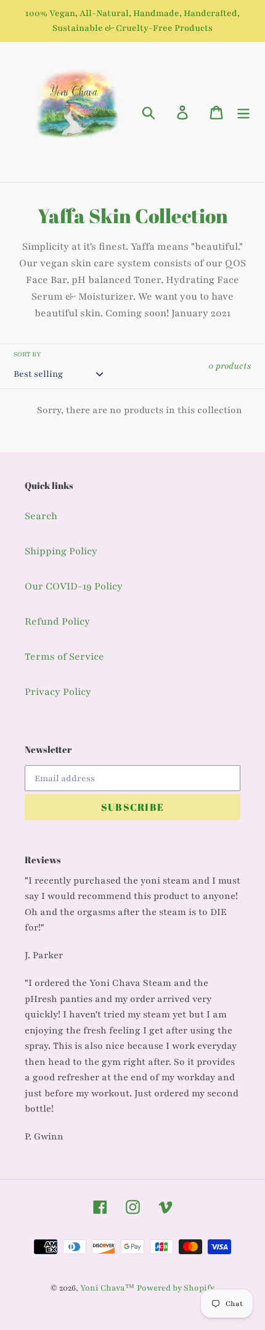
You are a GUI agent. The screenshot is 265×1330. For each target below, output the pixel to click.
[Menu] (243, 111)
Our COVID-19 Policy (74, 586)
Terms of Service (64, 656)
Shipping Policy (61, 551)
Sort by (27, 354)
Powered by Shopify (175, 1288)
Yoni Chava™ (107, 1288)
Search (41, 516)
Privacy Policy (58, 692)
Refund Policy (57, 621)
